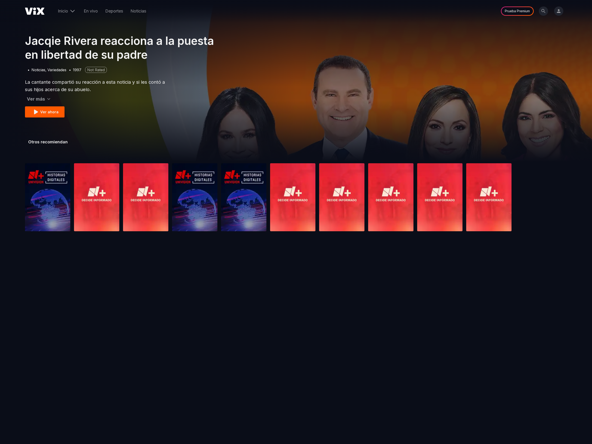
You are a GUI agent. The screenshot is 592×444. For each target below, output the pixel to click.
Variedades (56, 70)
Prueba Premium (517, 11)
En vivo (91, 11)
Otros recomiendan (48, 141)
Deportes (114, 11)
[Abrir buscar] (543, 11)
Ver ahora (49, 112)
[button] (47, 197)
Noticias (138, 11)
